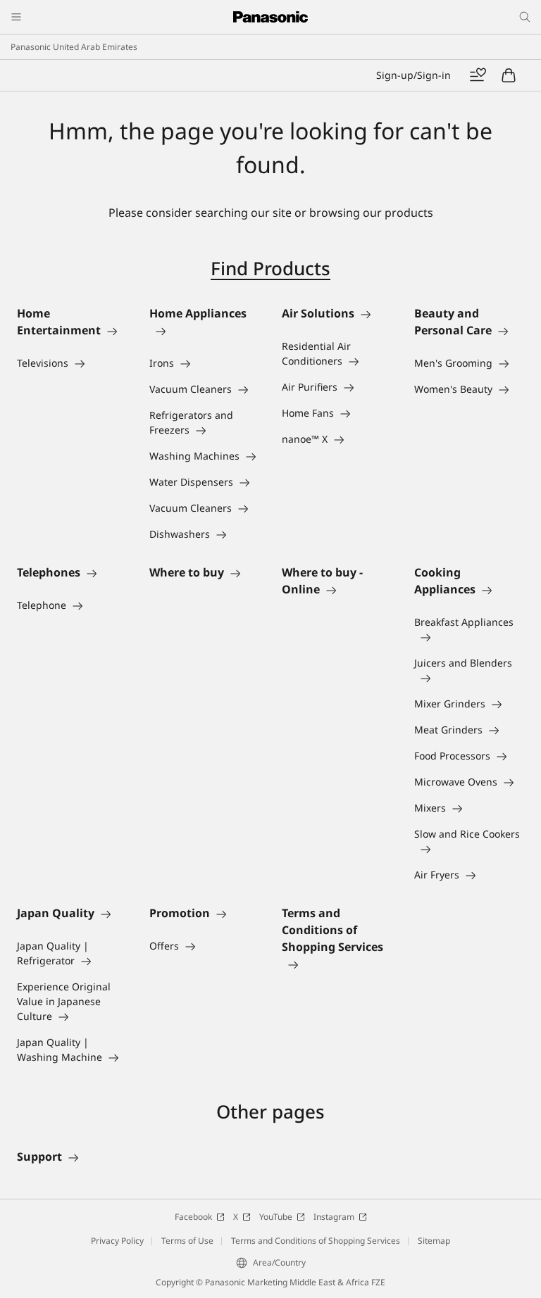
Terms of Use (187, 1241)
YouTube (275, 1217)
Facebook (193, 1217)
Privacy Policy (117, 1241)
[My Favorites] (477, 75)
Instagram (333, 1217)
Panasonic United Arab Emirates (74, 47)
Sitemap (434, 1241)
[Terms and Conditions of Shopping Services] (337, 963)
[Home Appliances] (204, 330)
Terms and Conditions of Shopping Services (315, 1241)
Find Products (270, 268)
